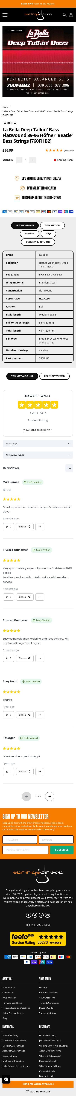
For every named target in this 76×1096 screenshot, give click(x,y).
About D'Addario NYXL (50, 1050)
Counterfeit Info (47, 1071)
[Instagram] (41, 915)
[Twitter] (34, 915)
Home (5, 106)
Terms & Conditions (12, 1002)
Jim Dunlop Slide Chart (50, 1040)
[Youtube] (47, 915)
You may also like (22, 376)
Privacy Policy (9, 997)
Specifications (25, 225)
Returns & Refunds (48, 992)
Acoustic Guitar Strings (13, 1050)
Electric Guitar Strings (13, 1045)
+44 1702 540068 (40, 924)
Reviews (29, 233)
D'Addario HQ (46, 1076)
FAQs (48, 233)
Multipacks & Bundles (13, 1060)
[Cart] (71, 14)
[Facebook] (28, 915)
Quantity (7, 159)
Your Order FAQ (47, 997)
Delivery (43, 987)
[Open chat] (6, 1079)
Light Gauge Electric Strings (16, 1066)
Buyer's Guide (46, 1007)
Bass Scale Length (48, 1060)
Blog (4, 1018)
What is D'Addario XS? (50, 1055)
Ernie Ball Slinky (10, 1035)
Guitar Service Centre (13, 1012)
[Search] (64, 14)
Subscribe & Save (47, 1012)
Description (52, 225)
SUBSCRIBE (62, 849)
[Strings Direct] (38, 15)
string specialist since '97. (41, 178)
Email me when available (38, 1084)
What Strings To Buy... (50, 1066)
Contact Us (7, 992)
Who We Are (8, 987)
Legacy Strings (9, 1055)
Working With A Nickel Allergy (53, 1045)
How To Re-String (47, 1035)
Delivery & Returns (38, 241)
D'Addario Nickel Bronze (14, 1040)
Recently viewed (54, 376)
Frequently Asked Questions (16, 1007)
